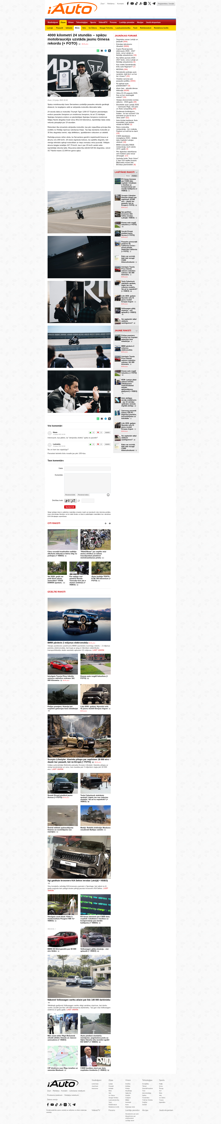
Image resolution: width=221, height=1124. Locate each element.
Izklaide (111, 1088)
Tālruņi (144, 1086)
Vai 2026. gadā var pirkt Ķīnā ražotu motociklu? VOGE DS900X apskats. (55, 579)
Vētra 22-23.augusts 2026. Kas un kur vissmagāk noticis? (127, 95)
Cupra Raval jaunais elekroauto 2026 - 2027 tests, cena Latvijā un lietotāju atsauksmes (126, 52)
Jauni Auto (95, 1086)
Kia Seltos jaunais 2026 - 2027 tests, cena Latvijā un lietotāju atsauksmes (127, 60)
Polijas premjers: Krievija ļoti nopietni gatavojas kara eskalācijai (63, 707)
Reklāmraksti (113, 1104)
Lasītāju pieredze (132, 1110)
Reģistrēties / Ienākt (166, 4)
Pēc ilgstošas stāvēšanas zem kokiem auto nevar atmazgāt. (126, 154)
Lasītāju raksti (129, 1120)
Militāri (127, 1100)
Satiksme (128, 1093)
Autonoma (95, 1088)
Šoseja (161, 1088)
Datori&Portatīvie (147, 1088)
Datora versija (52, 1100)
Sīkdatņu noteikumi (71, 1095)
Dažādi (144, 1104)
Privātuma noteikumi (54, 1095)
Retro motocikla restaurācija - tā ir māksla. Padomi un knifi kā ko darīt (127, 130)
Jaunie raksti (123, 330)
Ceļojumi (128, 1097)
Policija (127, 1088)
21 (98, 951)
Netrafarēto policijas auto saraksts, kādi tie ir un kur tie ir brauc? (126, 74)
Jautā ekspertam (166, 1110)
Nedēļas (134, 175)
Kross (161, 1086)
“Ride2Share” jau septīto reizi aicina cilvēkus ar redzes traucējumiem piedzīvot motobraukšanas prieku (93, 555)
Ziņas (111, 1080)
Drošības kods (57, 500)
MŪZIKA (122, 69)
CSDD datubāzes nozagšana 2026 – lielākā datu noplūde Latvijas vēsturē (126, 139)
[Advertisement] (110, 171)
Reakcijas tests (130, 1107)
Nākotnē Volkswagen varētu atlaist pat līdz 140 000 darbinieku (79, 1000)
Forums (112, 1110)
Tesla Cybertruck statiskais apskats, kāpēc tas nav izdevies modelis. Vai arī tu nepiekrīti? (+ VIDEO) (94, 798)
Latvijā (111, 1084)
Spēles (144, 1095)
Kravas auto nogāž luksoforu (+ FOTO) (129, 224)
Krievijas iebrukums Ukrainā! (124, 45)
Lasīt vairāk (98, 650)
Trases (161, 1100)
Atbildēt (107, 432)
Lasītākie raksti (125, 172)
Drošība (127, 1084)
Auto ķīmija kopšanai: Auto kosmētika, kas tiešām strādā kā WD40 (127, 122)
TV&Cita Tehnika (147, 1100)
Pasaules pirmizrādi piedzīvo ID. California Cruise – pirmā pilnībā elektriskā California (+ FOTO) (129, 246)
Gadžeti (144, 1102)
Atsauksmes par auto (132, 1114)
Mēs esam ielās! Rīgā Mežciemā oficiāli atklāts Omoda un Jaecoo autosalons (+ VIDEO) (62, 1038)
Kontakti (120, 4)
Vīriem (128, 1080)
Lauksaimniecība (114, 1100)
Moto (110, 1091)
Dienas (128, 175)
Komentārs (59, 475)
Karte (127, 1104)
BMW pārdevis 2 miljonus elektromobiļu (68, 643)
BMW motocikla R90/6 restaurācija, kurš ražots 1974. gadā (126, 147)
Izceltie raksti (56, 592)
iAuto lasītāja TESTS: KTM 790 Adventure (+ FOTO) (101, 578)
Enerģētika (145, 1084)
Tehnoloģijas (147, 1080)
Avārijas (127, 1086)
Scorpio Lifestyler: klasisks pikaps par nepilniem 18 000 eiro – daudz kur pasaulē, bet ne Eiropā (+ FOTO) (79, 760)
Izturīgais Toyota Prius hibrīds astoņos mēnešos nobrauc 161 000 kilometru (61, 678)
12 (92, 762)
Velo (110, 1093)
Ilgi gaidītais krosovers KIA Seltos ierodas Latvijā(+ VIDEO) (78, 880)
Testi (110, 1102)
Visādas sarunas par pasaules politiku (126, 80)
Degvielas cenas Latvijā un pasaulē (127, 40)
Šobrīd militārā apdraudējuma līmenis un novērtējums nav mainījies (60, 830)
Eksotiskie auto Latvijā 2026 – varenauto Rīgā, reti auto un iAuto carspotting (127, 107)
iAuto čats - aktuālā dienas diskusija (127, 89)
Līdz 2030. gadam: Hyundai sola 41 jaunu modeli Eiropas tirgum (94, 707)
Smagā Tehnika (113, 1097)
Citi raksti (54, 523)
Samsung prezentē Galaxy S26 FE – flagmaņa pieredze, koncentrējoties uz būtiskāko (128, 414)
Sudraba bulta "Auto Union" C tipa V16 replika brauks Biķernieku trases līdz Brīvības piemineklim (127, 161)
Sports (162, 1080)
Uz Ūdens (112, 1095)
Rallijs (161, 1084)
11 (88, 678)
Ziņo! (103, 4)
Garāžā (127, 1095)
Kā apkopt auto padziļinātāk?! (123, 85)
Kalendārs (162, 1102)
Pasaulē (111, 1086)
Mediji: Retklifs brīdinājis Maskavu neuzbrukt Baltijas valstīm (95, 829)
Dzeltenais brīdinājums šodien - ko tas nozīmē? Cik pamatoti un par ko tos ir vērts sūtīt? (127, 114)
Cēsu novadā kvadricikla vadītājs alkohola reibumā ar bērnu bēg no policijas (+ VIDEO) (62, 554)
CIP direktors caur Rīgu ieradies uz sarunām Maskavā (63, 1069)
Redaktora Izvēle (114, 1107)
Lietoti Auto (95, 1084)
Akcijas (145, 1110)
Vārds (61, 468)
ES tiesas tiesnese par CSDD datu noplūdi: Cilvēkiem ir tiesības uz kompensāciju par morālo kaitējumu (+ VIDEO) (95, 920)
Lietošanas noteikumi (77, 1091)
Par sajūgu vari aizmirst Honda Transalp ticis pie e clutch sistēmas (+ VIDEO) (77, 580)
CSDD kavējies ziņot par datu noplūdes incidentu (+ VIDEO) (93, 1069)
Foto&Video (145, 1097)
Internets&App (146, 1093)
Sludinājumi (96, 1080)
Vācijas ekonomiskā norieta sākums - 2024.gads (127, 101)
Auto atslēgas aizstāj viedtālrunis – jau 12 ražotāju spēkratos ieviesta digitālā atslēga (128, 402)
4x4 (160, 1091)
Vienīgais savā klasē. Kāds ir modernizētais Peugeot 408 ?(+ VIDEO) (61, 919)
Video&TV (96, 1110)
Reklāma (110, 4)
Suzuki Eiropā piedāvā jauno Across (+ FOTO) (60, 796)
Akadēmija (128, 1091)
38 (88, 801)
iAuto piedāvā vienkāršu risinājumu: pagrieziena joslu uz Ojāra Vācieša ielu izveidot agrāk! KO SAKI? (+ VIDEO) (94, 1039)
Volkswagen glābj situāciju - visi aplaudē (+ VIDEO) (94, 950)
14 (99, 1042)
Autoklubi (128, 1102)
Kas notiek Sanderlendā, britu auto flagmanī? (126, 66)
